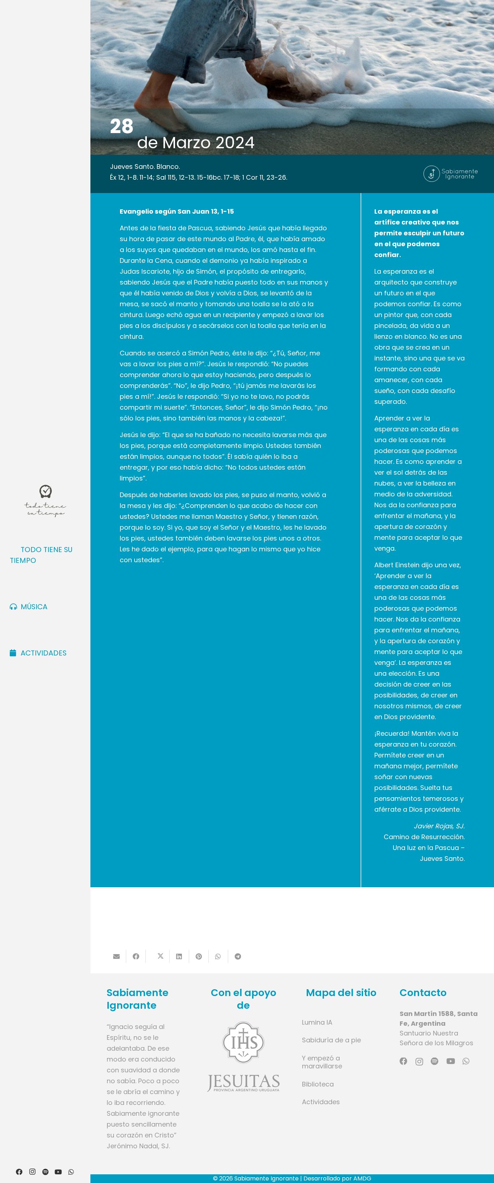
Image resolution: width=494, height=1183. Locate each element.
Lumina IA (317, 1022)
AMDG (362, 1178)
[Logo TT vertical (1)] (45, 501)
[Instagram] (32, 1171)
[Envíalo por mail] (116, 956)
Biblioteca (318, 1084)
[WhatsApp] (71, 1171)
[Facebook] (19, 1171)
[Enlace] (243, 1056)
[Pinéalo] (199, 956)
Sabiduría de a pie (331, 1040)
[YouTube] (58, 1171)
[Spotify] (45, 1171)
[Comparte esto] (136, 956)
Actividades (321, 1101)
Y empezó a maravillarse (322, 1062)
